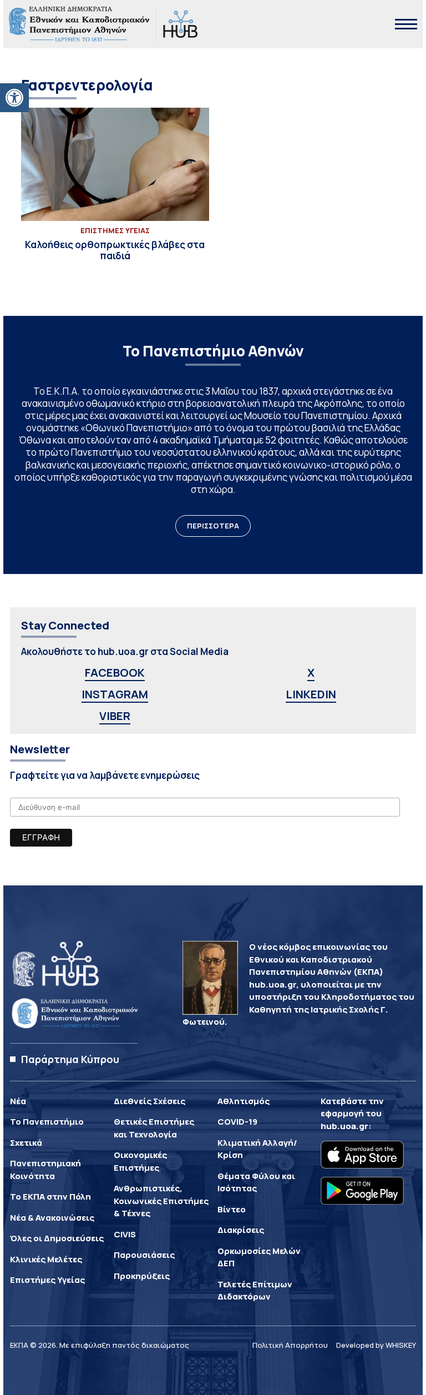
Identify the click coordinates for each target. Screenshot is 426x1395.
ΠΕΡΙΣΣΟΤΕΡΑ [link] (213, 526)
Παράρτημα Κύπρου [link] (70, 1059)
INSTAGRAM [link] (115, 694)
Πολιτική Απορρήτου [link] (290, 1345)
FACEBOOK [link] (115, 672)
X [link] (311, 672)
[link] (14, 97)
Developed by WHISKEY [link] (376, 1345)
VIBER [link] (114, 715)
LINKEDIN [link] (311, 694)
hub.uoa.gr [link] (344, 1126)
